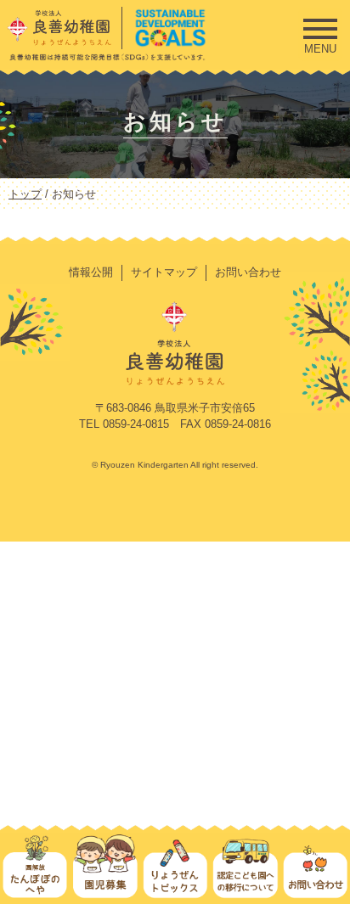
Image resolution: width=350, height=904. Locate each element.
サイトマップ (164, 272)
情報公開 (91, 272)
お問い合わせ (248, 272)
